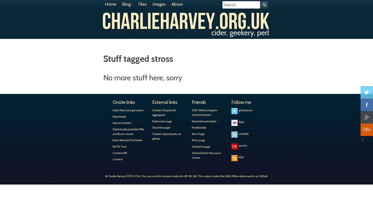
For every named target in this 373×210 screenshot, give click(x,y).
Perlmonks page (162, 121)
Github (263, 176)
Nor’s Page (198, 134)
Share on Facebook (367, 105)
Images (159, 4)
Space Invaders (122, 123)
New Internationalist (204, 121)
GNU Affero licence (236, 176)
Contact (118, 159)
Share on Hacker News (367, 129)
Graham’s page (201, 146)
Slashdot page (161, 127)
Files (142, 4)
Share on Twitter (367, 92)
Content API (120, 153)
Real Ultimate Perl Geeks (127, 140)
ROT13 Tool (119, 146)
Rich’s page (198, 140)
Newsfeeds (119, 116)
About (177, 4)
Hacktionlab (199, 127)
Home (110, 4)
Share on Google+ (367, 117)
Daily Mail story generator (128, 110)
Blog (126, 4)
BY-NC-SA (190, 176)
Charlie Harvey (186, 21)
